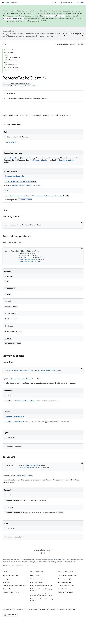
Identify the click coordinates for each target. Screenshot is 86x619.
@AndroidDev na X (36, 579)
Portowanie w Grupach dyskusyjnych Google (42, 599)
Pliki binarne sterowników (11, 592)
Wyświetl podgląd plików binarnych (14, 585)
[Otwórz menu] (3, 2)
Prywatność (51, 609)
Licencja (42, 609)
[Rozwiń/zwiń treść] (15, 50)
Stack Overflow (63, 589)
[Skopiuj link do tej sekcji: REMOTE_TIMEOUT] (23, 216)
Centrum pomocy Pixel (65, 579)
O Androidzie (7, 609)
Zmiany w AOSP (39, 21)
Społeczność (18, 609)
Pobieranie (6, 582)
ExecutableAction (23, 181)
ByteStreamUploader (67, 160)
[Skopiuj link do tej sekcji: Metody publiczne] (26, 356)
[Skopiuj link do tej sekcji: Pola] (10, 210)
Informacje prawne (31, 609)
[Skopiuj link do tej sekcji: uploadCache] (17, 457)
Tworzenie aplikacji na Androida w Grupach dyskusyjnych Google (41, 594)
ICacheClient (33, 86)
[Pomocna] (78, 44)
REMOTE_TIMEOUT (11, 142)
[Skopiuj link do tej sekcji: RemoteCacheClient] (24, 242)
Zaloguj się (79, 2)
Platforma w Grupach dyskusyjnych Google (42, 589)
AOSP (4, 44)
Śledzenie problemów (65, 592)
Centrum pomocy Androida (67, 575)
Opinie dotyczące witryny (66, 609)
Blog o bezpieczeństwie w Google (41, 585)
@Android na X (35, 575)
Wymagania (7, 579)
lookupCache (10, 181)
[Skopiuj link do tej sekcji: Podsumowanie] (23, 124)
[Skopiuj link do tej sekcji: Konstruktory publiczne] (33, 236)
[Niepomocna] (81, 44)
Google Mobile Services (66, 585)
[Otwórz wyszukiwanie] (52, 2)
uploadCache (10, 196)
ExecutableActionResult (14, 176)
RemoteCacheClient (12, 158)
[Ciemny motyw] (82, 222)
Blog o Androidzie (36, 582)
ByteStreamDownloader (39, 160)
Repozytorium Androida (10, 575)
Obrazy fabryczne (9, 589)
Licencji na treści (60, 560)
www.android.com (64, 582)
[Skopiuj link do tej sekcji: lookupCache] (17, 362)
